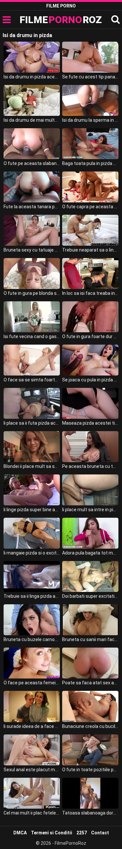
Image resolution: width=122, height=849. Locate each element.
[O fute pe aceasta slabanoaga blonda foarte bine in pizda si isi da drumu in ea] (32, 143)
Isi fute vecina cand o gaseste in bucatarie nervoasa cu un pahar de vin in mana (32, 336)
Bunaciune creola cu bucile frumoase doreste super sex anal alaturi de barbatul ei (90, 726)
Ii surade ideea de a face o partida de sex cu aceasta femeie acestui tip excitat (32, 726)
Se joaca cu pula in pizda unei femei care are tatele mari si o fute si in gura (90, 379)
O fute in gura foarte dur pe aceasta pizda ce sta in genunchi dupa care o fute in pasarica (90, 336)
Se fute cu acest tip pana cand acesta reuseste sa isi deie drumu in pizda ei (90, 76)
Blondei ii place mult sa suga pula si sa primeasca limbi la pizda (32, 466)
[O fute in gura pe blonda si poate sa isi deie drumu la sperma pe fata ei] (32, 273)
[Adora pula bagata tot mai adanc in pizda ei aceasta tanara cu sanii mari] (90, 533)
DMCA (20, 832)
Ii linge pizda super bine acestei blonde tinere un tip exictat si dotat (32, 509)
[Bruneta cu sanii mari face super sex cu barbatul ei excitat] (90, 619)
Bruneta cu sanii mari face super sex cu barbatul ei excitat (90, 639)
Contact (100, 832)
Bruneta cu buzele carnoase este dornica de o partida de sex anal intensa (32, 639)
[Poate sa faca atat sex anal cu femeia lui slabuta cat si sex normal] (90, 663)
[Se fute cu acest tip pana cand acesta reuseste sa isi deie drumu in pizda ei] (90, 57)
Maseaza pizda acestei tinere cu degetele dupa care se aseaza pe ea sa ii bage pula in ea (90, 423)
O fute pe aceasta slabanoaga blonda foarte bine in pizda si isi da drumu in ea (32, 163)
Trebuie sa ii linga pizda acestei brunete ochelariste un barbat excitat (32, 596)
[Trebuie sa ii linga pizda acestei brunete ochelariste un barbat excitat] (32, 576)
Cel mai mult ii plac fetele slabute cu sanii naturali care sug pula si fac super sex (32, 812)
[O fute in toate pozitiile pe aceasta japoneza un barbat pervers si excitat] (90, 749)
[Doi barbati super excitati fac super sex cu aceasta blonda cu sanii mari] (90, 576)
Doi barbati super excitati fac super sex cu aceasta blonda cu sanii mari (90, 596)
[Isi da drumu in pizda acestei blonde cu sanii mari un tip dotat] (32, 57)
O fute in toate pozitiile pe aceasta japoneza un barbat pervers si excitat (90, 769)
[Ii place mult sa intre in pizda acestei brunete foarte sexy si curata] (90, 489)
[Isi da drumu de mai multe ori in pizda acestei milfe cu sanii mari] (32, 100)
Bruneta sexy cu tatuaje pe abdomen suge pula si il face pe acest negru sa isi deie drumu (32, 250)
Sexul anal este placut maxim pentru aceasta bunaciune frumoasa (32, 769)
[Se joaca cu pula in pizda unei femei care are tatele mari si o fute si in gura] (90, 360)
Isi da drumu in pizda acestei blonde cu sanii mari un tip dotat (32, 76)
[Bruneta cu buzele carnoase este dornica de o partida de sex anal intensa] (32, 619)
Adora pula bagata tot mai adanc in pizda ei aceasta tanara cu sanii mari (90, 552)
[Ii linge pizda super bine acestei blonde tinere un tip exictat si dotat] (32, 489)
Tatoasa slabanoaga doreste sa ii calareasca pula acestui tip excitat (90, 812)
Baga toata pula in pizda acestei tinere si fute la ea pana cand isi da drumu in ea (90, 163)
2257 (81, 832)
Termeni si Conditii (51, 832)
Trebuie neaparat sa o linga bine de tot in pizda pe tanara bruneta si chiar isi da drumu (90, 250)
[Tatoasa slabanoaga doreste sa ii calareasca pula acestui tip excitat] (90, 793)
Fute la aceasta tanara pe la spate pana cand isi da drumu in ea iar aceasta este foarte (32, 206)
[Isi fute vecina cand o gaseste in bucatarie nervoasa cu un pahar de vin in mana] (32, 316)
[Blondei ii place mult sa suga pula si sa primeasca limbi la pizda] (32, 446)
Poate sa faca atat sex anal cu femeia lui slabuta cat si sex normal (90, 682)
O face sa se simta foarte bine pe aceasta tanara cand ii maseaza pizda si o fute (32, 379)
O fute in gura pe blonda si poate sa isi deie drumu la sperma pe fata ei (32, 293)
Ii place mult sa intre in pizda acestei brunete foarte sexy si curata (90, 509)
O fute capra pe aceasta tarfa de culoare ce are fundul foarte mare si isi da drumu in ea (90, 206)
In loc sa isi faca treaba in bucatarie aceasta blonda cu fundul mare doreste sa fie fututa (90, 293)
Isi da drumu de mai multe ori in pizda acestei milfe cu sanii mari (32, 120)
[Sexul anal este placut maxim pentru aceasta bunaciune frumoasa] (32, 749)
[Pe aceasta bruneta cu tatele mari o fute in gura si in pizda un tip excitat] (90, 446)
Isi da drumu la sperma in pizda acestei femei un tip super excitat (90, 120)
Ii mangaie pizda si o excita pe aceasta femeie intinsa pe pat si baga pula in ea (32, 552)
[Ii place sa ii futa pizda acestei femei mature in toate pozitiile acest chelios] (32, 403)
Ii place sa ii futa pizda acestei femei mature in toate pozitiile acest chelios (32, 423)
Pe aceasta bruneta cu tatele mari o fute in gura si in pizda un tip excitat (90, 466)
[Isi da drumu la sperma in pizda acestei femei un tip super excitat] (90, 100)
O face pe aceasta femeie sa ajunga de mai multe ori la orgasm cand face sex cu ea (32, 682)
